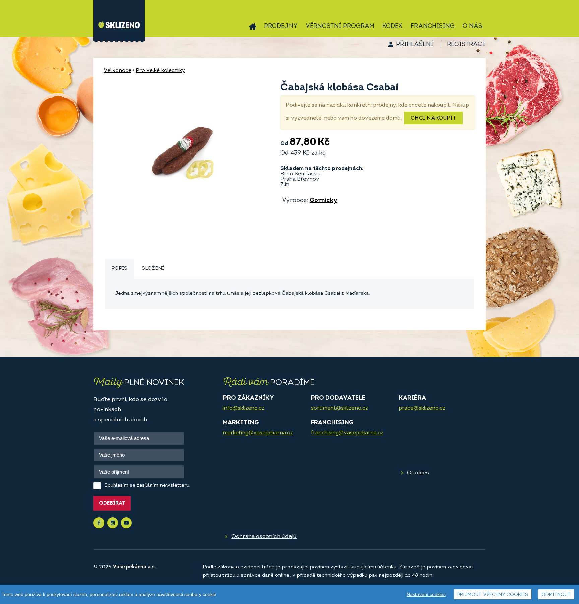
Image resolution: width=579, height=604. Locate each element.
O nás (472, 26)
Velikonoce (117, 70)
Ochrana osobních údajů (264, 536)
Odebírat (112, 503)
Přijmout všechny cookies (492, 594)
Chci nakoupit (433, 118)
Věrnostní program (340, 26)
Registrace (466, 45)
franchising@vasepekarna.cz (347, 433)
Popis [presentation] (119, 268)
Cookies (418, 473)
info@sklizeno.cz (243, 408)
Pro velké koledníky (160, 70)
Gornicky (323, 201)
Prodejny (281, 26)
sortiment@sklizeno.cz (339, 408)
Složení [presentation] (153, 268)
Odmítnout (556, 594)
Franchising (433, 26)
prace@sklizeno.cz (422, 408)
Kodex (392, 26)
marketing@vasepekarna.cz (258, 433)
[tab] (119, 269)
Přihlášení (414, 45)
